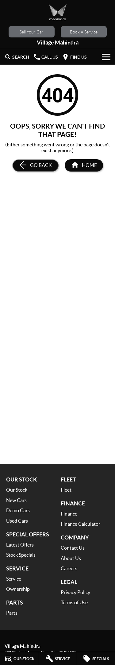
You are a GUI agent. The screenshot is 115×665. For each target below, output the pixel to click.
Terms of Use (74, 602)
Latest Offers (20, 544)
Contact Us (73, 548)
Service (13, 579)
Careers (69, 568)
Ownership (18, 589)
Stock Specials (21, 555)
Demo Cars (18, 510)
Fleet (66, 490)
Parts (11, 613)
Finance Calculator (80, 524)
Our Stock (16, 490)
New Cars (16, 500)
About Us (71, 558)
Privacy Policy (75, 592)
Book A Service (84, 31)
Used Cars (17, 521)
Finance (69, 513)
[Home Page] (57, 12)
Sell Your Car (32, 31)
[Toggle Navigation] (106, 56)
